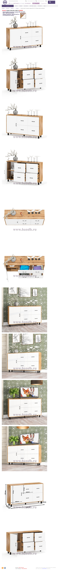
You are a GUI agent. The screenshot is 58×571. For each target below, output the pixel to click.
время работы (44, 3)
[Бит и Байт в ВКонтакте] (5, 568)
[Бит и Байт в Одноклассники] (2, 568)
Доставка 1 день (33, 5)
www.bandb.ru (44, 568)
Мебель (12, 8)
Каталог (7, 8)
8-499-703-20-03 (16, 3)
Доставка (26, 5)
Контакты (40, 5)
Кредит (20, 5)
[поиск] (36, 1)
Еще (44, 5)
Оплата (16, 5)
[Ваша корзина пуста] (51, 2)
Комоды (17, 8)
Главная (3, 8)
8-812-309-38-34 (27, 3)
